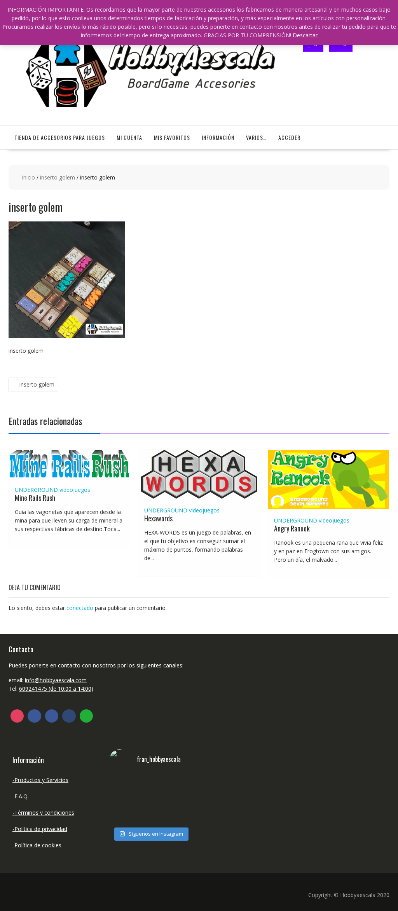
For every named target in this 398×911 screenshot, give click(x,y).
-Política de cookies (36, 845)
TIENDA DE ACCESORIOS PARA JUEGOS (59, 137)
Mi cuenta (129, 137)
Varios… (256, 137)
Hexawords (158, 518)
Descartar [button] (305, 35)
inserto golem (57, 177)
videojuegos (74, 489)
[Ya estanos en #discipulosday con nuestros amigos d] (150, 799)
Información (218, 137)
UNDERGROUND (36, 489)
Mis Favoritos (172, 137)
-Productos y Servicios (40, 780)
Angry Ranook (292, 528)
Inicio (28, 177)
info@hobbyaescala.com (56, 680)
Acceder (289, 137)
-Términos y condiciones (43, 812)
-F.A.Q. (20, 796)
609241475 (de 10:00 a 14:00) (56, 688)
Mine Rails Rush (35, 498)
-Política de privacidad (39, 829)
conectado (79, 607)
